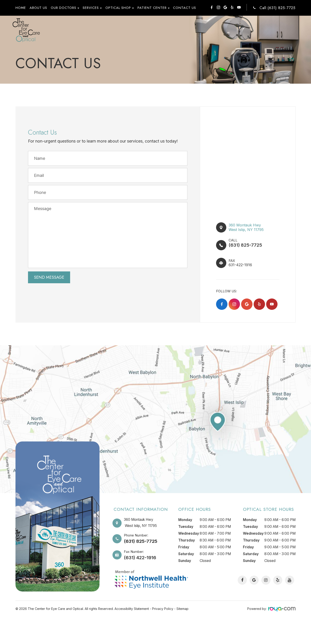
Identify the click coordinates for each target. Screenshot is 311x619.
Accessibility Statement (132, 609)
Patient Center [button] (152, 7)
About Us (38, 7)
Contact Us (184, 7)
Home (20, 7)
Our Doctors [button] (63, 7)
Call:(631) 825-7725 (278, 8)
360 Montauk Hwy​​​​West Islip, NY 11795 (246, 227)
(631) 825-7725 (245, 245)
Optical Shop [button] (118, 7)
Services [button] (91, 7)
